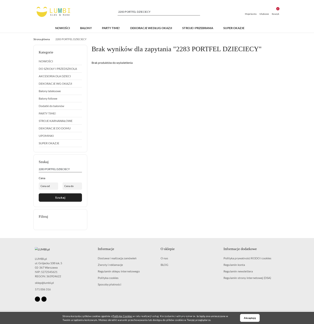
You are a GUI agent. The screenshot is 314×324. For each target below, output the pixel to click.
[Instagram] (44, 299)
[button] (256, 28)
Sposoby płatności (109, 284)
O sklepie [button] (168, 249)
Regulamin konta (234, 264)
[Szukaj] (80, 169)
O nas (164, 258)
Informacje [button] (106, 249)
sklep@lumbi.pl (44, 282)
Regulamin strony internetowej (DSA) (247, 277)
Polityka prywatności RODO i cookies (247, 258)
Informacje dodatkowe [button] (240, 249)
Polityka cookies (108, 277)
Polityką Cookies (122, 316)
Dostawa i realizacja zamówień (117, 258)
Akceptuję (250, 317)
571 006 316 (43, 289)
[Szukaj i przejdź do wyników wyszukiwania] (198, 12)
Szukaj (60, 197)
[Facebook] (37, 299)
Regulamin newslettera (238, 271)
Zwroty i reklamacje (110, 264)
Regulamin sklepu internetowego (119, 271)
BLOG (164, 264)
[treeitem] (60, 61)
